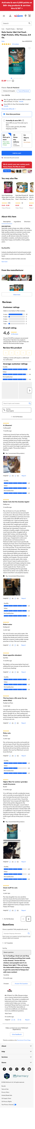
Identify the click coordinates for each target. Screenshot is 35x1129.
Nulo (3, 41)
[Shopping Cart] (29, 16)
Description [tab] (7, 221)
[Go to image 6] (19, 78)
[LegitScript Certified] (7, 1076)
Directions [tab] (27, 221)
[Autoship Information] (23, 120)
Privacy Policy (5, 1092)
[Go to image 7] (20, 78)
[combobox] (17, 23)
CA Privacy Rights (7, 1101)
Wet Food (20, 29)
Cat (3, 29)
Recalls (4, 1086)
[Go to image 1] (11, 78)
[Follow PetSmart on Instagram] (10, 1069)
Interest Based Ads (7, 1095)
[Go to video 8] (22, 78)
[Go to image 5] (17, 78)
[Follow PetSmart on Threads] (16, 1069)
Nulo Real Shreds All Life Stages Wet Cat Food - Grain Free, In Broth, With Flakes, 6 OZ (21, 197)
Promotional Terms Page (23, 1040)
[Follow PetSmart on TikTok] (23, 1069)
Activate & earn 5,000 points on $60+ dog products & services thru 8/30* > (17, 5)
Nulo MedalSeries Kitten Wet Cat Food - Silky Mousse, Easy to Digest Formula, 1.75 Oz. (8, 197)
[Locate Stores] (25, 16)
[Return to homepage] (18, 15)
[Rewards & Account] (10, 16)
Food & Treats (10, 29)
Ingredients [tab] (17, 221)
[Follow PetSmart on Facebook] (4, 1069)
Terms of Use (5, 1089)
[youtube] (29, 1069)
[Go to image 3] (14, 78)
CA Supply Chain (6, 1098)
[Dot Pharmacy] (21, 1076)
